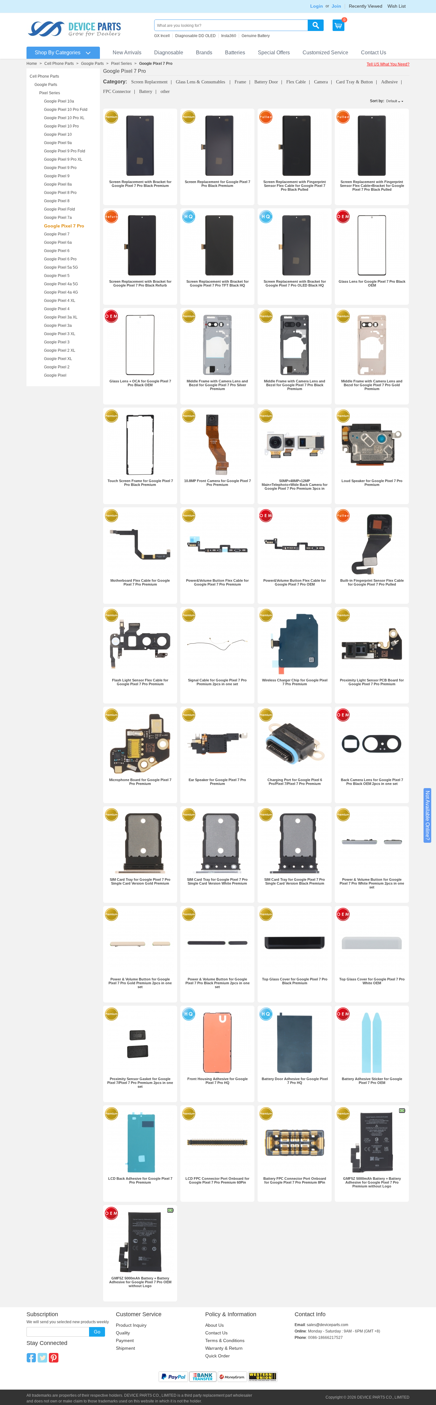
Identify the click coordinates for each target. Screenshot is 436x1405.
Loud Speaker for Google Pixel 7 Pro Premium (372, 483)
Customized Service (325, 52)
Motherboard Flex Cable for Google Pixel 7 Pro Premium (140, 582)
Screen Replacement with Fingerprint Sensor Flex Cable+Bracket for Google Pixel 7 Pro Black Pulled (372, 185)
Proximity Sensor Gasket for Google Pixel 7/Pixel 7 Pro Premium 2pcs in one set (140, 1082)
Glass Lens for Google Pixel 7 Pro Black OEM (372, 283)
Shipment (125, 1348)
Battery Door (266, 82)
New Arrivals (127, 52)
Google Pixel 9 (57, 176)
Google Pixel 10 (58, 134)
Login (316, 6)
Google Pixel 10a (59, 101)
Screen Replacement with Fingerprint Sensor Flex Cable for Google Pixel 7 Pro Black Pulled (294, 185)
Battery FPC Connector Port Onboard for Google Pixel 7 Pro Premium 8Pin (294, 1180)
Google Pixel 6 (57, 251)
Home (31, 63)
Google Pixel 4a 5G (61, 284)
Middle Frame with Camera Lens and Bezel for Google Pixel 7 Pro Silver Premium (217, 385)
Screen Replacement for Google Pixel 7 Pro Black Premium (217, 184)
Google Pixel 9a (58, 143)
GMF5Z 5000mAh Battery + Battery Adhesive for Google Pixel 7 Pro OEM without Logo (140, 1282)
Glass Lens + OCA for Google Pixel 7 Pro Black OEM (140, 383)
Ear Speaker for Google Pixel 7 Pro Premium (217, 782)
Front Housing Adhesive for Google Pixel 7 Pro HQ (217, 1081)
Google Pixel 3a (58, 325)
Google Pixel (55, 375)
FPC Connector (117, 91)
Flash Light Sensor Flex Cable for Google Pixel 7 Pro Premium (140, 682)
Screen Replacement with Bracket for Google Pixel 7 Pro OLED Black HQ (295, 283)
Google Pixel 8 (57, 201)
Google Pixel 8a (58, 184)
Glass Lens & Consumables (201, 82)
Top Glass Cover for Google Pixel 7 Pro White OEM (372, 981)
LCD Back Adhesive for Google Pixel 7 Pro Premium (140, 1180)
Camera (321, 82)
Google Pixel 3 (57, 342)
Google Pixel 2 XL (59, 350)
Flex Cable (296, 82)
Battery (145, 91)
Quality (123, 1332)
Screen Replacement (149, 82)
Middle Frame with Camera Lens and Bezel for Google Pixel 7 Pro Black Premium (294, 385)
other (165, 91)
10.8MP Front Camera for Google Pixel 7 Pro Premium (217, 483)
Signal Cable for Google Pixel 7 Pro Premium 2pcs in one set (217, 682)
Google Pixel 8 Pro (60, 192)
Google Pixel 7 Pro (64, 225)
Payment (125, 1340)
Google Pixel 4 (57, 309)
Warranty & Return (224, 1348)
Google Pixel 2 (57, 367)
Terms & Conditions (224, 1340)
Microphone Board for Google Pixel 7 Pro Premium (140, 782)
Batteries (235, 52)
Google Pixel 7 (57, 234)
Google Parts (92, 63)
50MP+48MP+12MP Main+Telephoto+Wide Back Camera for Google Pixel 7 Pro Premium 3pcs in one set (294, 486)
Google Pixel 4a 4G (61, 292)
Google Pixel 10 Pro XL (64, 118)
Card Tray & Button (354, 82)
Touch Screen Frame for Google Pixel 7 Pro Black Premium (140, 483)
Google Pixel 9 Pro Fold (64, 151)
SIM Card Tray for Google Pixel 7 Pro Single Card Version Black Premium (294, 881)
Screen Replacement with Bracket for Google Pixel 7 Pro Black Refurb (140, 283)
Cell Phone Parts (59, 63)
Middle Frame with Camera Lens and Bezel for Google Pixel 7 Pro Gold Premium (371, 385)
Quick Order (217, 1355)
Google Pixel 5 (57, 275)
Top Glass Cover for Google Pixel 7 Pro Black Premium (294, 981)
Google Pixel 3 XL (59, 334)
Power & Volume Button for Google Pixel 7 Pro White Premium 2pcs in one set (372, 883)
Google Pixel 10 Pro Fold (65, 109)
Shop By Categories (57, 52)
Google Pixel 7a (58, 217)
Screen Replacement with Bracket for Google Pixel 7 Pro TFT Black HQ (217, 283)
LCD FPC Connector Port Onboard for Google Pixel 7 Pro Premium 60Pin (217, 1180)
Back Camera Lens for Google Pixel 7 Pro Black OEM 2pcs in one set (372, 782)
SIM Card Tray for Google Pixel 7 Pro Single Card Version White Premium (217, 881)
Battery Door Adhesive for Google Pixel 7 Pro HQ (295, 1081)
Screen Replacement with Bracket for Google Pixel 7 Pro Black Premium (140, 184)
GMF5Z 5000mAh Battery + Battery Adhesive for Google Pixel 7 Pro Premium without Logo (372, 1182)
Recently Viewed (365, 6)
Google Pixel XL (58, 359)
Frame (240, 82)
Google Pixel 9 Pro (60, 167)
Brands (204, 52)
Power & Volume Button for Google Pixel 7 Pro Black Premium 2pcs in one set (217, 983)
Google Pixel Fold (59, 209)
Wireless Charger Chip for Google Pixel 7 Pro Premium (294, 682)
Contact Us (373, 52)
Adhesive (389, 82)
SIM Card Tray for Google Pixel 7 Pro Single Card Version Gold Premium (140, 881)
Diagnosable (168, 52)
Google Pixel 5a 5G (61, 267)
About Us (214, 1325)
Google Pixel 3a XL (61, 317)
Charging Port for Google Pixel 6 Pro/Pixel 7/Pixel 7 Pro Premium (294, 782)
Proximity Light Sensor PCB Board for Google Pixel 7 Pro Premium (372, 682)
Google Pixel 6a (58, 242)
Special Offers (274, 52)
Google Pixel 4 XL (59, 300)
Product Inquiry (131, 1325)
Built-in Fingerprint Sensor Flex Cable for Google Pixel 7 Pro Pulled (372, 582)
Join (336, 6)
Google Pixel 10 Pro (61, 126)
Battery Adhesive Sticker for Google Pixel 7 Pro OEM (372, 1081)
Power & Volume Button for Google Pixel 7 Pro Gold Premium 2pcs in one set (140, 983)
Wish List (396, 6)
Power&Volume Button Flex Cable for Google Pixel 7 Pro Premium (217, 582)
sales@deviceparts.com (327, 1325)
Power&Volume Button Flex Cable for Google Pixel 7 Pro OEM (294, 582)
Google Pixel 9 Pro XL (63, 159)
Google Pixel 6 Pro (60, 259)
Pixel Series (121, 63)
